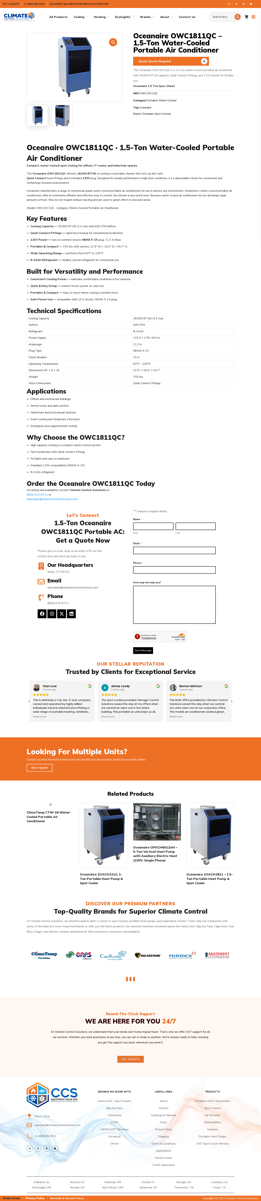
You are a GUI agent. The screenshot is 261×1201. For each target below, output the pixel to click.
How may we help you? (147, 582)
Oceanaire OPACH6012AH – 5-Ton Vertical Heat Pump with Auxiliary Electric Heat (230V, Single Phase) (155, 853)
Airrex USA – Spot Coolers (114, 1101)
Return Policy (163, 1129)
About (164, 1101)
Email (137, 543)
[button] (246, 17)
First (135, 533)
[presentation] (127, 979)
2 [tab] (130, 979)
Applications (163, 1151)
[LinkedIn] (55, 1148)
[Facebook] (236, 4)
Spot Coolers (212, 1108)
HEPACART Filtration (115, 1129)
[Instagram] (243, 4)
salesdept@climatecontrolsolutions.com (52, 499)
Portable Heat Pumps (212, 1137)
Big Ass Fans (114, 1108)
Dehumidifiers (212, 1122)
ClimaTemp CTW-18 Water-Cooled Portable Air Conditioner (49, 816)
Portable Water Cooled (161, 100)
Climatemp (114, 1115)
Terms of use (11, 1198)
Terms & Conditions (163, 1144)
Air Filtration (212, 1115)
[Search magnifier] (238, 17)
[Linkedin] (71, 613)
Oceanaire (145, 108)
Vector (114, 1144)
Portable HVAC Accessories (212, 1101)
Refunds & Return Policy (67, 1198)
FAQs (163, 1122)
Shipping (163, 1137)
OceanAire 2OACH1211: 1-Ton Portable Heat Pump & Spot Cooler (101, 878)
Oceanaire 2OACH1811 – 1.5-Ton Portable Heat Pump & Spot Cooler (209, 878)
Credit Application (163, 1165)
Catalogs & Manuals (163, 1115)
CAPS (114, 1122)
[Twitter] (229, 4)
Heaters (212, 1129)
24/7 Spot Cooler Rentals (212, 1144)
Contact (163, 1108)
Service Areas (163, 1158)
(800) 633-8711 (37, 495)
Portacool (114, 1137)
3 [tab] (134, 979)
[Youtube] (251, 4)
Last (178, 533)
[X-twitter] (61, 613)
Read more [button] (71, 716)
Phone (138, 563)
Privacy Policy (35, 1198)
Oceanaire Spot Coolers (156, 114)
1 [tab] (126, 979)
